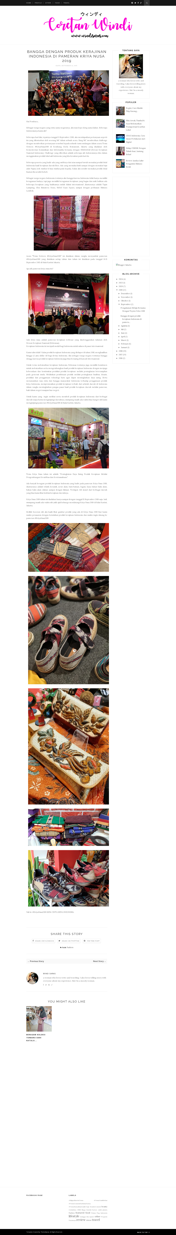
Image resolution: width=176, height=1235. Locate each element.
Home (28, 3)
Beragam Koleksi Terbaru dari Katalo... (35, 1037)
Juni (122, 333)
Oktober (124, 301)
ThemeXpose (45, 1232)
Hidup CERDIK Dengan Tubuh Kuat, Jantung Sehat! (136, 151)
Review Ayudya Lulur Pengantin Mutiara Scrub (135, 164)
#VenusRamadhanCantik (77, 1207)
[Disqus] (66, 1082)
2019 (120, 290)
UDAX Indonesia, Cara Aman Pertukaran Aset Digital (135, 139)
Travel (66, 3)
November (125, 297)
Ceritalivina (72, 1210)
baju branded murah (93, 1207)
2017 (120, 354)
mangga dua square (87, 1217)
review (80, 1220)
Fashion (70, 947)
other (97, 1216)
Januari (124, 347)
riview (88, 1220)
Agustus (124, 326)
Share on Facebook (44, 941)
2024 (121, 279)
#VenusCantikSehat (100, 1200)
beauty (104, 1206)
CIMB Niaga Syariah (84, 1210)
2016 (120, 358)
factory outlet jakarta (99, 1210)
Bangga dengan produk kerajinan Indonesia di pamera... (131, 319)
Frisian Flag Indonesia (99, 1213)
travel (96, 1220)
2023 (121, 283)
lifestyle (74, 1216)
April (123, 336)
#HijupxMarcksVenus (76, 1200)
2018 (120, 351)
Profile (38, 3)
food (87, 1212)
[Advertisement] (131, 216)
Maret (123, 340)
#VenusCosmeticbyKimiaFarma (80, 1204)
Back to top (142, 1232)
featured (80, 1212)
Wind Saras (49, 973)
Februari (124, 344)
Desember (125, 293)
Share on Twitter (70, 941)
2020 (121, 286)
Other (48, 3)
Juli (122, 329)
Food (57, 3)
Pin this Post (93, 941)
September (126, 304)
